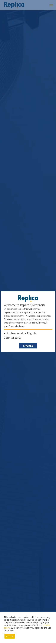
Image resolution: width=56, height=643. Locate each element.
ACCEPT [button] (9, 636)
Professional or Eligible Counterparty (20, 335)
